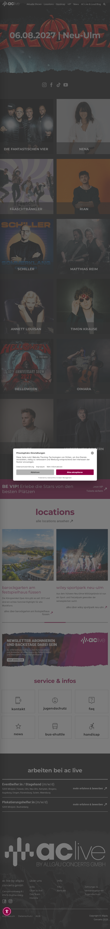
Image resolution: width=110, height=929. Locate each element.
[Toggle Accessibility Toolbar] (7, 911)
